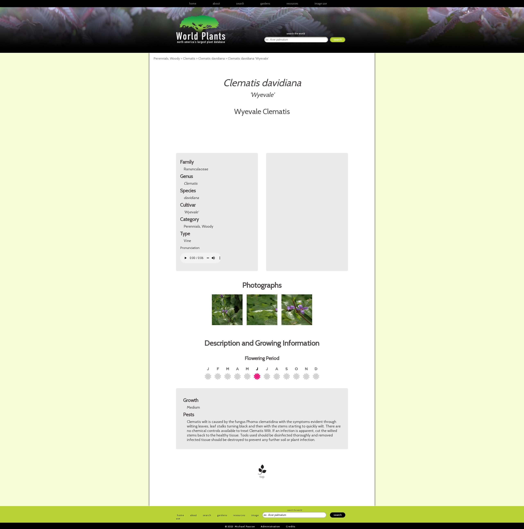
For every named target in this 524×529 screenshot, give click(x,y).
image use (321, 3)
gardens (265, 3)
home (192, 3)
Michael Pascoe (245, 526)
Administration (270, 526)
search (240, 3)
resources (239, 515)
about (216, 3)
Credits (290, 526)
